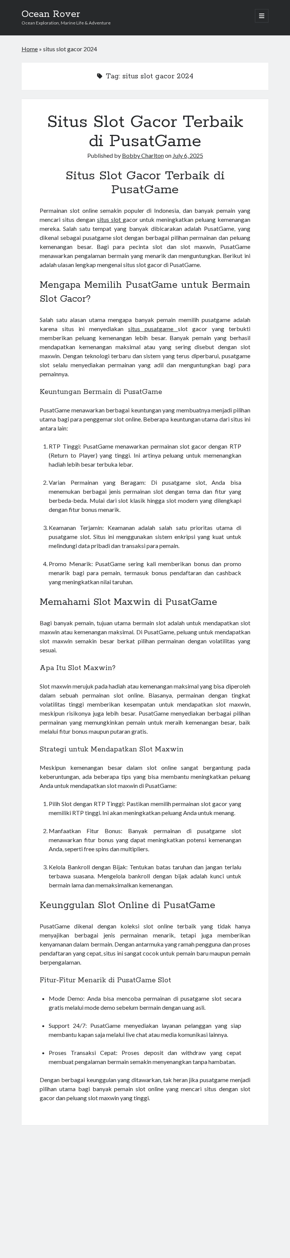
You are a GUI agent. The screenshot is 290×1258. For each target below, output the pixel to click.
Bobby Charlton (143, 155)
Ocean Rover (51, 14)
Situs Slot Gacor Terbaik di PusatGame (145, 131)
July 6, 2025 (188, 155)
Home (30, 48)
